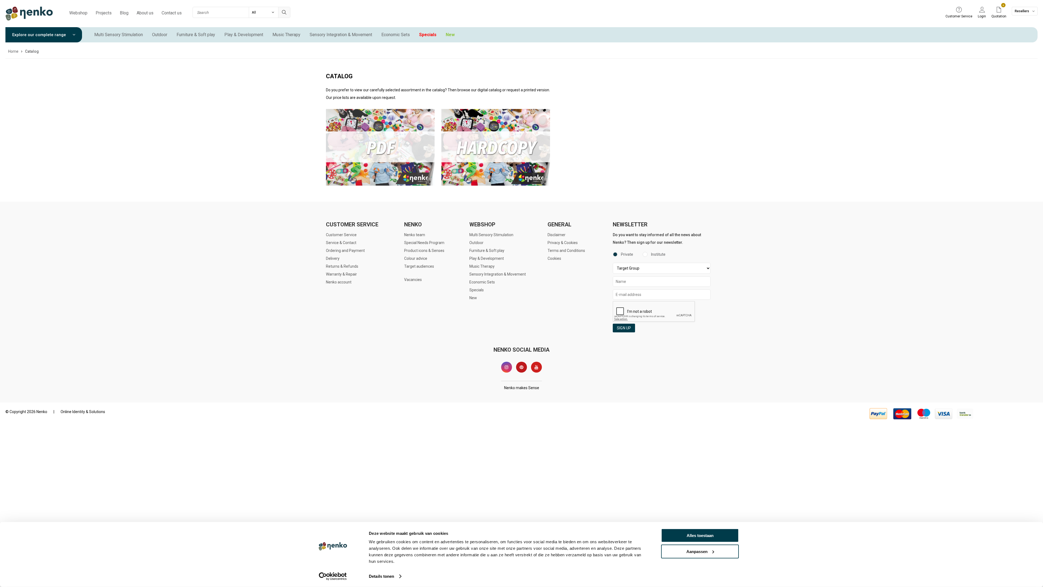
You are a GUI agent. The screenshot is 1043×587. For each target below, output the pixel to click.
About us (145, 12)
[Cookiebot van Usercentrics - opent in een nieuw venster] (333, 576)
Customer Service (341, 235)
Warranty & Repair (341, 274)
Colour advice (415, 258)
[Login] (982, 10)
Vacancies (413, 279)
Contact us (172, 12)
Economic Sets (395, 34)
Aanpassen (697, 551)
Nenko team (414, 235)
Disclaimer (557, 235)
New (450, 34)
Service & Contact (341, 243)
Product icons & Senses (424, 250)
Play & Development (243, 34)
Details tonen (381, 576)
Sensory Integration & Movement (341, 34)
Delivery (333, 258)
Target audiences (419, 266)
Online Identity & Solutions (83, 412)
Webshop (78, 12)
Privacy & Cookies (563, 243)
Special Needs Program (424, 243)
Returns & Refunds (342, 266)
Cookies (554, 258)
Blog (124, 12)
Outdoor (159, 34)
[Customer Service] (958, 10)
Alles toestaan (700, 535)
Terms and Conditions (566, 250)
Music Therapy (286, 34)
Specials (427, 34)
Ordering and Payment (345, 250)
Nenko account (338, 282)
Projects (104, 12)
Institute (658, 254)
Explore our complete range (39, 34)
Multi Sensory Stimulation (118, 34)
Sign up (624, 328)
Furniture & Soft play (196, 34)
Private (627, 254)
